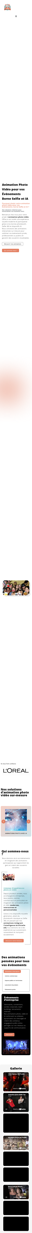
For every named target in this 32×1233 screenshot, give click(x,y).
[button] (16, 16)
